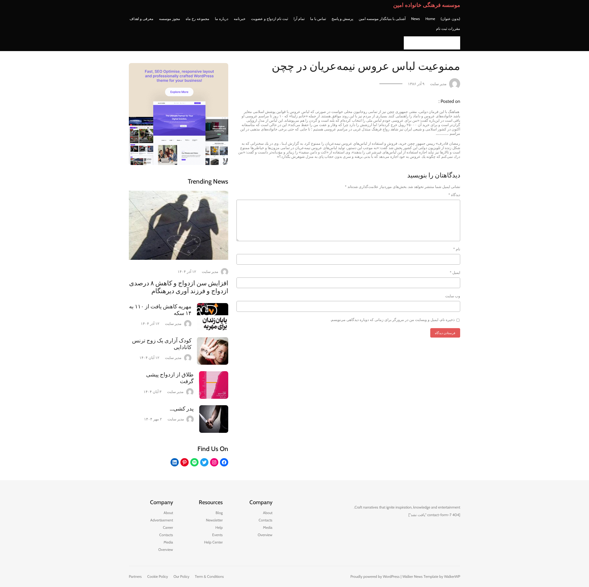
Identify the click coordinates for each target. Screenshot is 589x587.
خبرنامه (239, 19)
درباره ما (221, 19)
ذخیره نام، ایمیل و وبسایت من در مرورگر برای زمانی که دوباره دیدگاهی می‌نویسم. (392, 320)
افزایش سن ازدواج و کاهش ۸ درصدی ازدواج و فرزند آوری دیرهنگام (178, 287)
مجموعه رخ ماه (197, 19)
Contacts (265, 520)
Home (430, 19)
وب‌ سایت (452, 296)
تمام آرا (299, 19)
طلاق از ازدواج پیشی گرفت (169, 378)
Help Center (213, 542)
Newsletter (214, 520)
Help (219, 527)
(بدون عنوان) (450, 19)
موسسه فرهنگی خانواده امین (426, 5)
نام (456, 249)
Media (267, 527)
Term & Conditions (209, 576)
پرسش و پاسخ (342, 19)
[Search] (409, 43)
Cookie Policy (157, 576)
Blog (219, 513)
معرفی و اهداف (141, 19)
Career (168, 527)
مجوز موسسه (169, 19)
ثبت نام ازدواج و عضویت (269, 19)
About (267, 513)
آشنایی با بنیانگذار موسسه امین (382, 19)
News (415, 19)
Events (217, 535)
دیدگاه (454, 195)
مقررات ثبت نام (448, 28)
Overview (265, 535)
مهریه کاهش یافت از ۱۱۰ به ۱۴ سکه (160, 309)
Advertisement (161, 520)
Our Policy (181, 576)
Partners (135, 576)
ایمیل (455, 272)
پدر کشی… (182, 408)
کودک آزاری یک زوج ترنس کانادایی (161, 343)
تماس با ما (318, 19)
